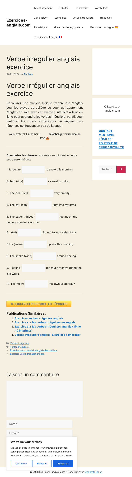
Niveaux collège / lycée (66, 27)
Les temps (60, 17)
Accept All (62, 463)
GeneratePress (93, 471)
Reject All (42, 463)
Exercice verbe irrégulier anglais (27, 353)
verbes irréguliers (19, 346)
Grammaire (82, 8)
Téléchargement (43, 8)
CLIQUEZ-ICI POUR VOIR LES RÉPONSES (40, 304)
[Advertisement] (115, 71)
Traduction (106, 17)
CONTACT (105, 131)
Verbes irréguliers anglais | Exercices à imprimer (47, 334)
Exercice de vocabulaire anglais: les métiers (33, 350)
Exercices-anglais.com (18, 22)
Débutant (64, 8)
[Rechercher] (121, 169)
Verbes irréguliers (83, 17)
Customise (21, 463)
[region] (41, 454)
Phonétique (40, 27)
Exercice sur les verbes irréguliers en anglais (45, 322)
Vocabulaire (101, 8)
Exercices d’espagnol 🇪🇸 (104, 27)
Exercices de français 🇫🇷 (48, 37)
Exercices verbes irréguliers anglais (39, 318)
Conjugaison (41, 17)
